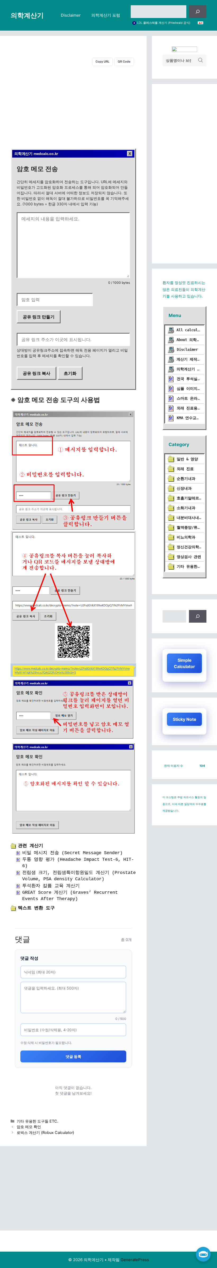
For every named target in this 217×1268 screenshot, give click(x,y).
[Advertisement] (73, 106)
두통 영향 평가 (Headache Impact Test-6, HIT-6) (78, 862)
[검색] (197, 11)
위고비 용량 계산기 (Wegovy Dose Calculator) (167, 22)
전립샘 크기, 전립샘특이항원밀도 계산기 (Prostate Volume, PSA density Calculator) (79, 876)
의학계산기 (27, 15)
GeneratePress (135, 1259)
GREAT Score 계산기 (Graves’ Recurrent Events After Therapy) (70, 895)
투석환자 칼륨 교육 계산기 (51, 885)
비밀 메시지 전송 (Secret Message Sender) (72, 852)
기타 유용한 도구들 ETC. (37, 1121)
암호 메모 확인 (29, 1126)
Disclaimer (71, 15)
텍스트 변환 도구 (36, 908)
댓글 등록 (73, 1056)
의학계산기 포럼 (105, 15)
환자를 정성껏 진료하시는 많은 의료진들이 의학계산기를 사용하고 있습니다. (183, 289)
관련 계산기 (30, 845)
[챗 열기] (203, 1254)
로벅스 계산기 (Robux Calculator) (45, 1132)
